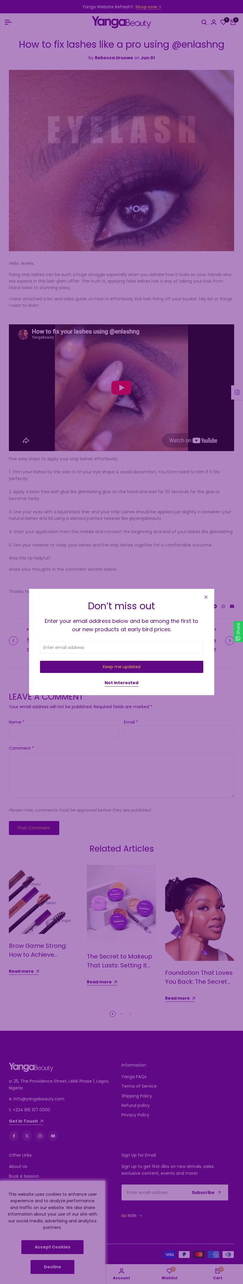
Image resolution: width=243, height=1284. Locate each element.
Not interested (121, 683)
